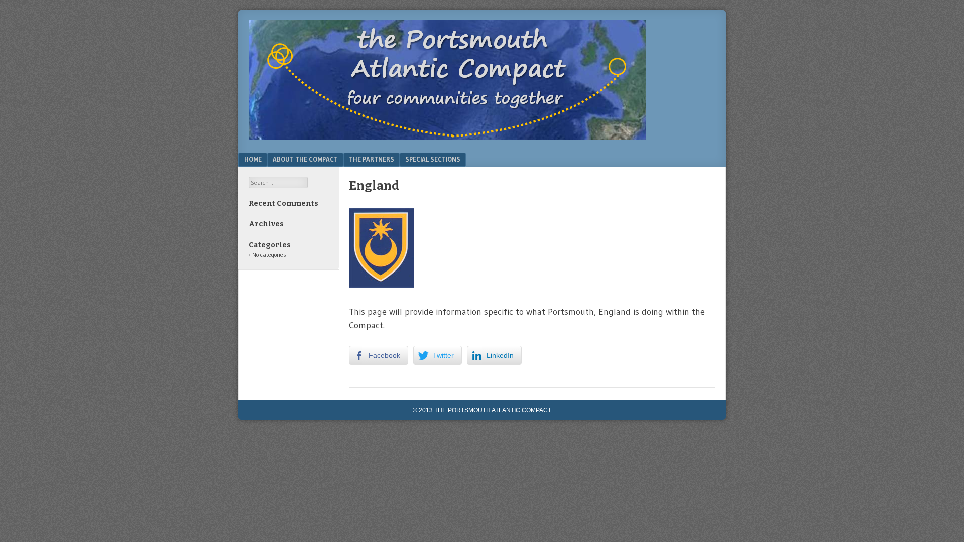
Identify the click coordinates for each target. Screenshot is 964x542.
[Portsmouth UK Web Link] (381, 284)
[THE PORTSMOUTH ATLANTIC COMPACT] (447, 136)
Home (253, 159)
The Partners (371, 159)
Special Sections (432, 159)
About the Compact (305, 159)
